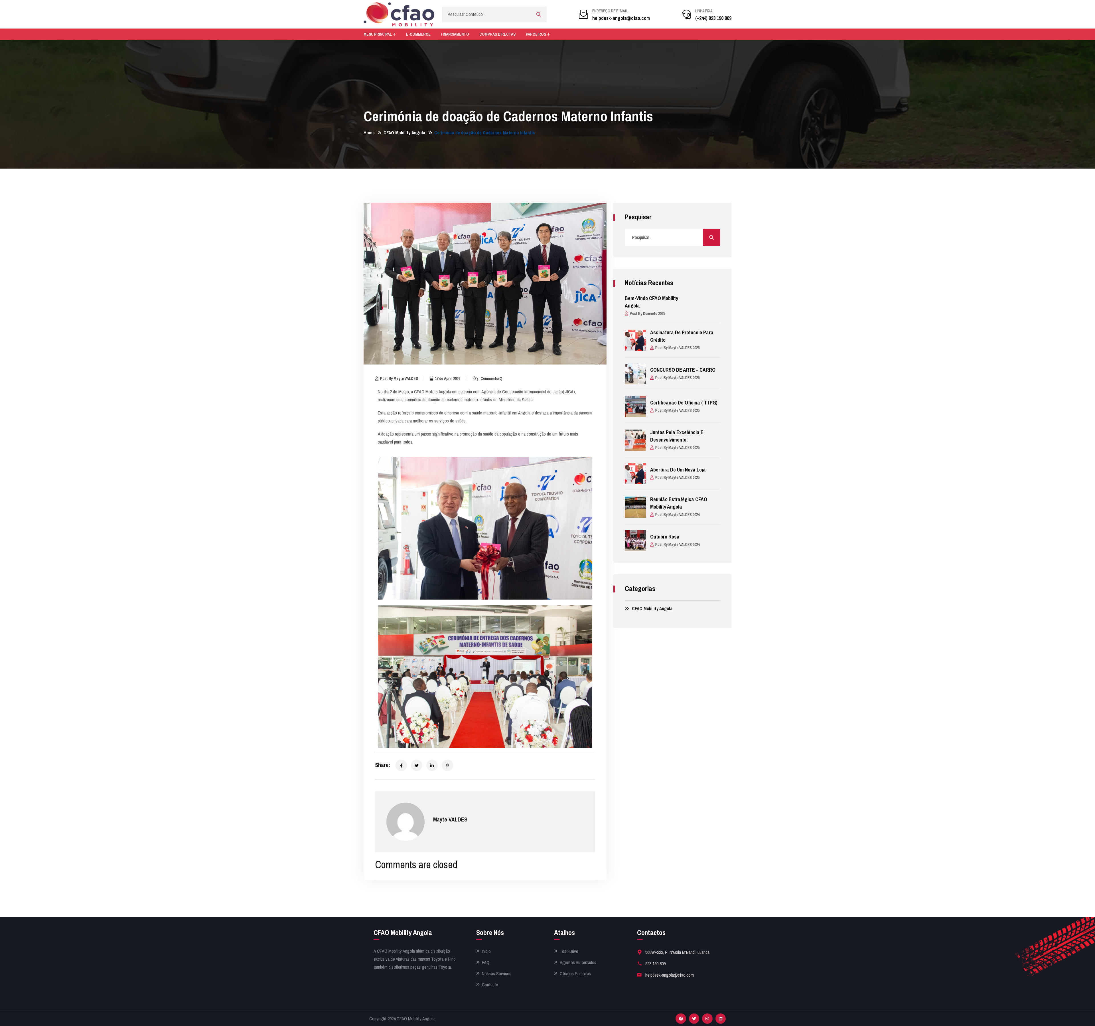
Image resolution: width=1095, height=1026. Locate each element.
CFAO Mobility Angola (404, 132)
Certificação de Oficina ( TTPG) (683, 402)
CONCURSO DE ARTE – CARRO (682, 369)
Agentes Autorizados (578, 963)
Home (369, 132)
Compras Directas (497, 34)
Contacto (490, 985)
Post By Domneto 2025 (647, 313)
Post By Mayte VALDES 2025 (677, 347)
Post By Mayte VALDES (399, 378)
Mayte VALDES (450, 819)
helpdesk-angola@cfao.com (621, 18)
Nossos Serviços (496, 974)
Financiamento (455, 34)
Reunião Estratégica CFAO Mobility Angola (678, 503)
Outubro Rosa (665, 536)
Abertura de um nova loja (678, 469)
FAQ (485, 963)
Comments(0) (491, 378)
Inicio (486, 951)
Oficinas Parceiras (575, 974)
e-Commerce (418, 34)
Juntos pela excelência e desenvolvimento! (676, 436)
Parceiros (536, 34)
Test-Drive (569, 951)
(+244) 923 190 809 (713, 18)
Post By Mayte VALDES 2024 (677, 514)
